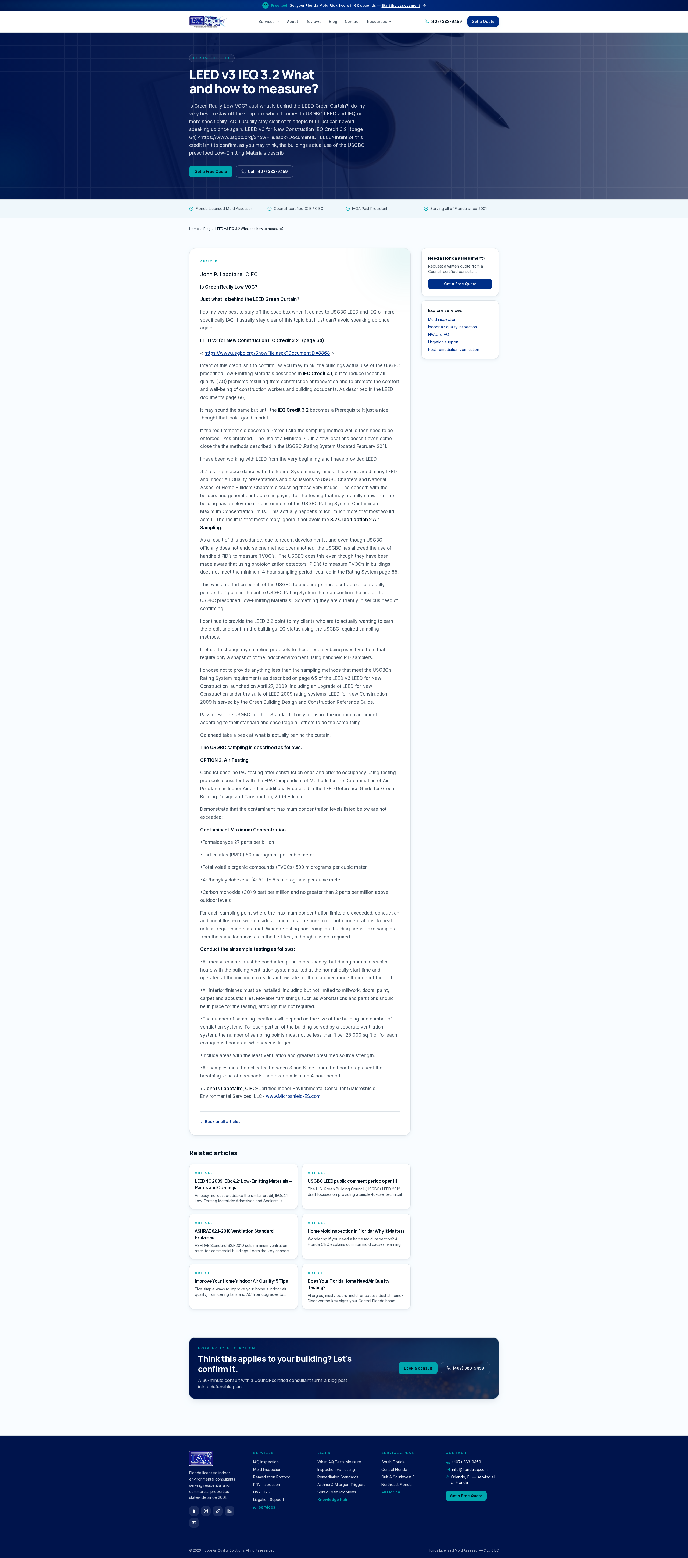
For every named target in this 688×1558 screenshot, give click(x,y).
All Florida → (393, 1492)
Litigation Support (268, 1499)
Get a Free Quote (211, 171)
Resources (377, 21)
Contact (352, 21)
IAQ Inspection (266, 1462)
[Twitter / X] (218, 1511)
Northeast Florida (396, 1484)
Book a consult (418, 1368)
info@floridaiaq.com (470, 1469)
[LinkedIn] (229, 1511)
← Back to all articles (220, 1121)
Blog (333, 21)
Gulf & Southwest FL (399, 1477)
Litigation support (443, 342)
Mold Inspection (267, 1469)
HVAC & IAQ (438, 334)
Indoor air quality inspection (452, 327)
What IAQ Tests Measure (339, 1462)
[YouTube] (194, 1523)
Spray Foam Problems (336, 1492)
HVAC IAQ (262, 1492)
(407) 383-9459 (446, 21)
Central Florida (394, 1469)
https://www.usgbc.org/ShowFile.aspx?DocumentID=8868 (267, 353)
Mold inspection (442, 319)
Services (267, 21)
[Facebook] (194, 1511)
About (292, 21)
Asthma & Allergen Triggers (341, 1484)
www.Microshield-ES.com (293, 1096)
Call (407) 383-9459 (268, 171)
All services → (266, 1507)
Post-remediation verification (453, 349)
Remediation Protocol (272, 1477)
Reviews (313, 21)
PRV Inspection (266, 1484)
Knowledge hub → (334, 1499)
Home (194, 229)
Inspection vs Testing (336, 1469)
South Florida (393, 1462)
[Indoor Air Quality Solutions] (209, 21)
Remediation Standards (338, 1477)
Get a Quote (483, 21)
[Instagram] (206, 1511)
